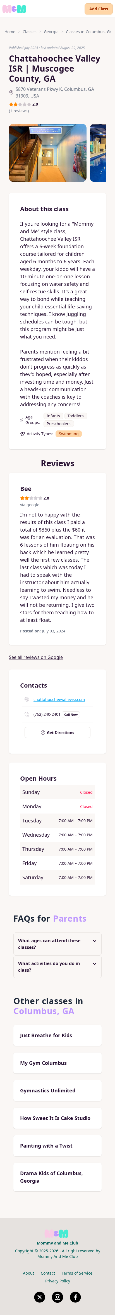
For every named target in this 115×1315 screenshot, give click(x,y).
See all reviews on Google (36, 657)
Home (9, 31)
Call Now (71, 714)
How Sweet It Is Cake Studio (55, 1118)
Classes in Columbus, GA (89, 31)
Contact (48, 1273)
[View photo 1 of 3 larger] (48, 153)
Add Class (98, 8)
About (28, 1273)
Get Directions (60, 732)
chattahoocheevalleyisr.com (59, 699)
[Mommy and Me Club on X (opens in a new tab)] (39, 1297)
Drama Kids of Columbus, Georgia (51, 1177)
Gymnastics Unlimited (47, 1090)
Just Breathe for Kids (46, 1035)
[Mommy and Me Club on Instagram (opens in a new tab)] (57, 1297)
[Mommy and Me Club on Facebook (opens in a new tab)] (75, 1297)
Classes (30, 31)
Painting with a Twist (46, 1145)
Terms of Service (77, 1273)
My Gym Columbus (43, 1063)
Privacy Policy (57, 1281)
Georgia (51, 31)
